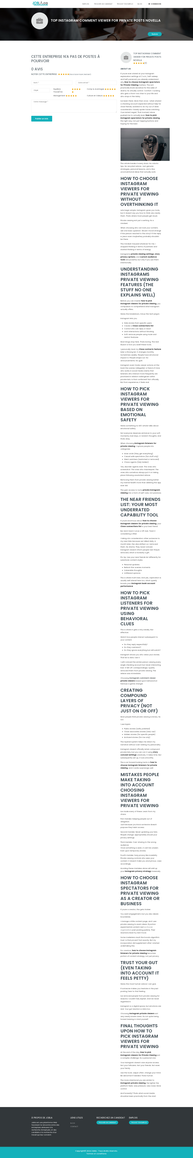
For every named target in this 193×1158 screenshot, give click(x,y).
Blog (140, 4)
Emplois (85, 4)
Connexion (156, 4)
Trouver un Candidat (103, 4)
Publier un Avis (41, 118)
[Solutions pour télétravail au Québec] (39, 4)
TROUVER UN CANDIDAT (107, 1122)
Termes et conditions (96, 1154)
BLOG (72, 1123)
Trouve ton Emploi (125, 4)
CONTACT (74, 1126)
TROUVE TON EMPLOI (139, 1122)
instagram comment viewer (142, 678)
